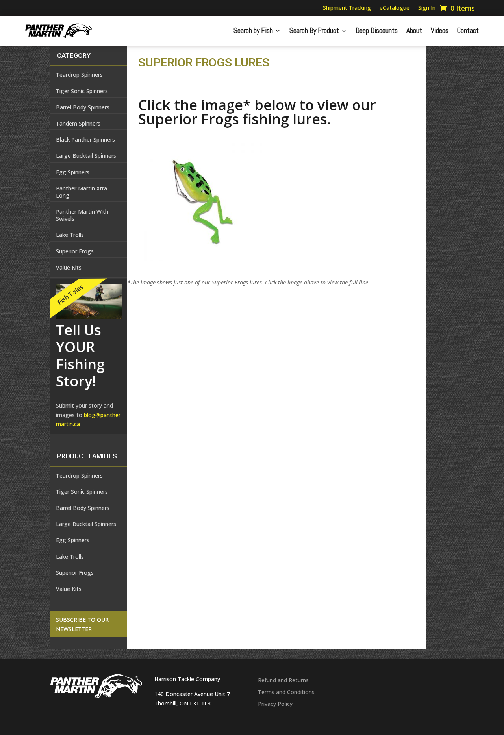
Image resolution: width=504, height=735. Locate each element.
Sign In (426, 8)
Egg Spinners (72, 172)
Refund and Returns (283, 681)
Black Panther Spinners (85, 139)
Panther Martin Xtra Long (81, 192)
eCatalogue (395, 8)
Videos (439, 30)
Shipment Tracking (347, 8)
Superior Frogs (75, 251)
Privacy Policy (275, 704)
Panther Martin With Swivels (82, 215)
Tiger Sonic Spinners (82, 91)
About (414, 30)
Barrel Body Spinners (82, 107)
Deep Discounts (377, 30)
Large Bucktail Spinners (86, 155)
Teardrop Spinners (79, 74)
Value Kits (69, 267)
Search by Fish (253, 30)
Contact (468, 30)
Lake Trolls (70, 234)
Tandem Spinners (78, 123)
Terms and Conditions (286, 692)
